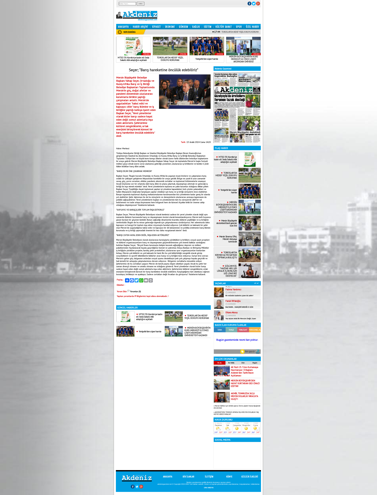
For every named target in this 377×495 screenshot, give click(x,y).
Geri (255, 283)
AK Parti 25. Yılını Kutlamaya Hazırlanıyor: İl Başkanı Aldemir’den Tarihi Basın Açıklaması (244, 371)
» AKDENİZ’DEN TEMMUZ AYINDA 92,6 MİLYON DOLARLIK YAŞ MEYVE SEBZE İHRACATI (236, 413)
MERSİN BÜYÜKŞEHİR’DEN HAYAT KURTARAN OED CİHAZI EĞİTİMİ (245, 383)
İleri (258, 283)
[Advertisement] (9, 44)
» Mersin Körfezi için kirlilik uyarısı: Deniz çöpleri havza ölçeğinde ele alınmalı (237, 407)
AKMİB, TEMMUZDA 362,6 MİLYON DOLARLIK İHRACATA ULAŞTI (244, 396)
